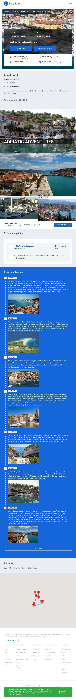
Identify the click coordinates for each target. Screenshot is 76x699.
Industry (64, 669)
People (63, 652)
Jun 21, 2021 (12, 357)
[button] (38, 225)
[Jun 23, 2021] (5, 432)
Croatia (32, 11)
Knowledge (64, 672)
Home (5, 11)
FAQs (34, 659)
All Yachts (7, 666)
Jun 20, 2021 (12, 318)
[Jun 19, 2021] (5, 278)
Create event (11, 640)
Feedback (7, 656)
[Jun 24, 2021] (5, 468)
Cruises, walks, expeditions (19, 11)
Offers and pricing (63, 224)
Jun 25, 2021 (12, 507)
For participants (37, 656)
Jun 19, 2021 (12, 277)
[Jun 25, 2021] (5, 508)
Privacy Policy (48, 649)
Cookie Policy (18, 694)
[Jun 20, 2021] (5, 318)
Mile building (19, 656)
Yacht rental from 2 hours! (22, 659)
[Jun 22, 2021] (5, 391)
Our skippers (8, 659)
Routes (63, 659)
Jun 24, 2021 (12, 468)
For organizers (36, 652)
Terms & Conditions (50, 652)
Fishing (18, 662)
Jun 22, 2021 (12, 391)
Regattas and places (21, 649)
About (6, 649)
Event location (45, 48)
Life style (64, 666)
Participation (36, 649)
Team (6, 652)
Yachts (63, 656)
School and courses (20, 652)
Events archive (8, 662)
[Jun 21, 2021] (5, 357)
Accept (62, 692)
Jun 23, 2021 (12, 432)
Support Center (48, 659)
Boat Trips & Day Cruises (20, 666)
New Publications (66, 649)
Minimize (38, 548)
